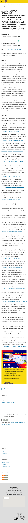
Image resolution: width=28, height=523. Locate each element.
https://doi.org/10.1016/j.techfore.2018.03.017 (12, 231)
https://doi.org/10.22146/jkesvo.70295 (10, 131)
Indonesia (4, 453)
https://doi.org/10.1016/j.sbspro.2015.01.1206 (12, 151)
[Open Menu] (1, 1)
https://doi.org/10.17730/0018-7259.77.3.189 (12, 161)
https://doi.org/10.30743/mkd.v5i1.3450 (10, 199)
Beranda (3, 5)
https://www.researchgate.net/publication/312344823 (14, 301)
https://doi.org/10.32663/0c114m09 (12, 49)
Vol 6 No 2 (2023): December (17, 5)
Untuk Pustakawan (6, 466)
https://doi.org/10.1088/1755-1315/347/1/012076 (13, 288)
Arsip (8, 5)
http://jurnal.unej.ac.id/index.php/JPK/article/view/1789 (14, 346)
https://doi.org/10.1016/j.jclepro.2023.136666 (12, 140)
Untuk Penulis (5, 464)
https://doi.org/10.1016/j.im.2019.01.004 (15, 187)
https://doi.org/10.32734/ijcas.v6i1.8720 (10, 258)
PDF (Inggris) (6, 388)
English (4, 451)
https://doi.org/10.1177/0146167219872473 (11, 176)
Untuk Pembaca (5, 462)
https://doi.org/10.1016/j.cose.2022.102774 (11, 267)
